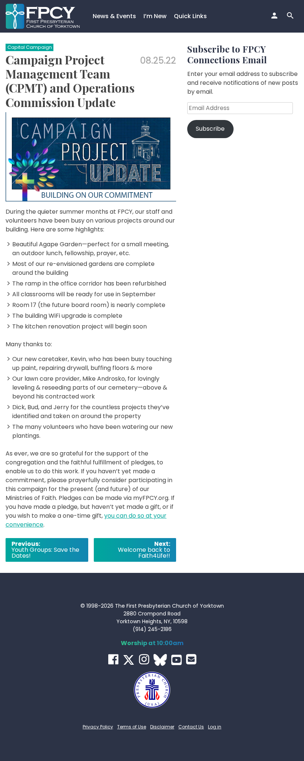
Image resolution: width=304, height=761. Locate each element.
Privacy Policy (98, 727)
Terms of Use (131, 727)
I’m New (154, 16)
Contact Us (191, 727)
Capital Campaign (29, 47)
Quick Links (190, 16)
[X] (128, 660)
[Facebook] (113, 659)
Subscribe (210, 128)
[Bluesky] (160, 660)
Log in (214, 727)
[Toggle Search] (291, 16)
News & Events (114, 16)
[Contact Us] (191, 659)
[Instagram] (144, 659)
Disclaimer (162, 727)
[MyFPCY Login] (275, 16)
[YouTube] (176, 660)
